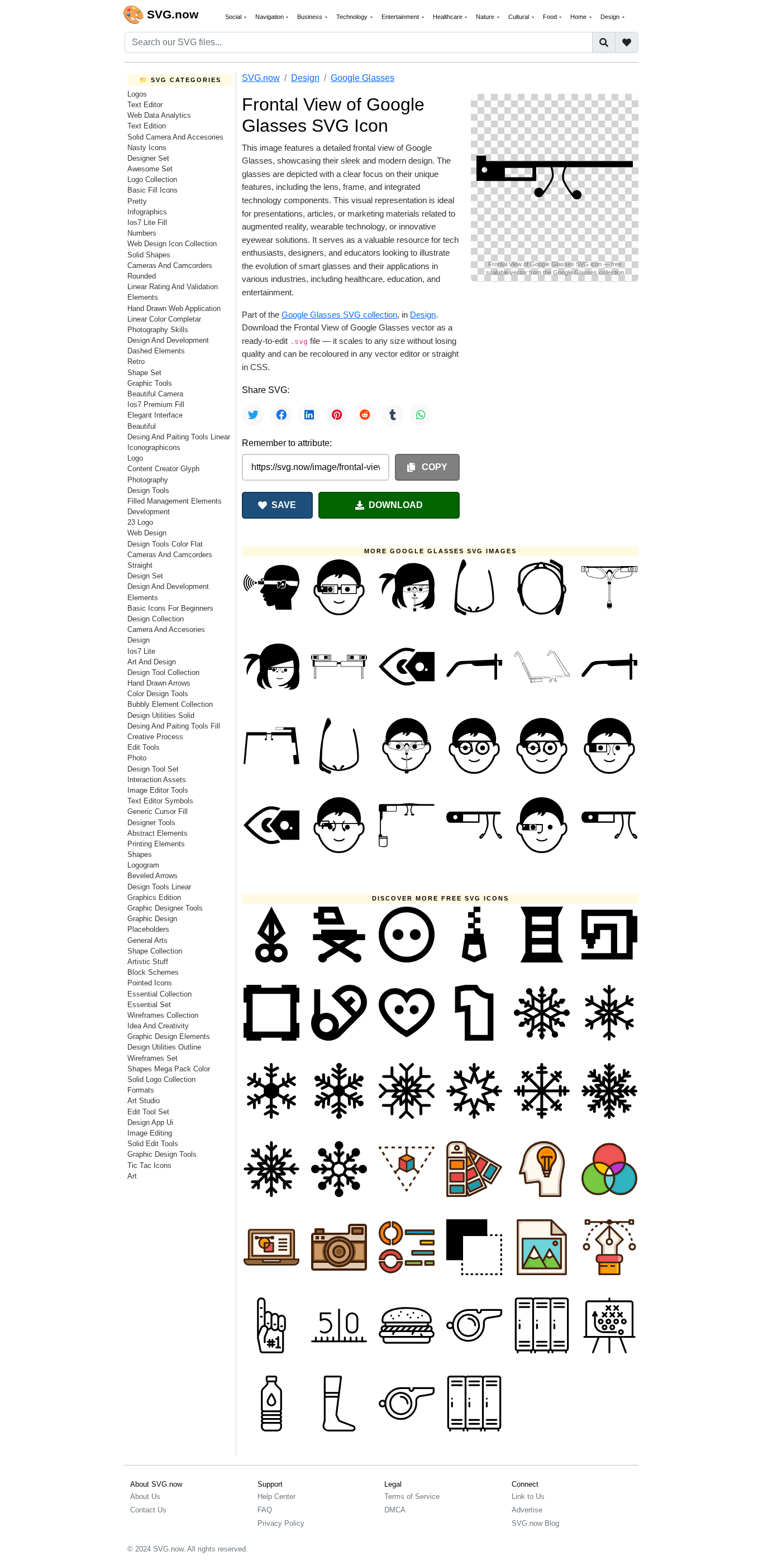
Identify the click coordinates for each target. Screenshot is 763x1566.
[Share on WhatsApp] (420, 415)
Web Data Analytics (159, 115)
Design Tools (148, 490)
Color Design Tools (157, 693)
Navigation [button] (270, 16)
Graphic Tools (149, 383)
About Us (145, 1496)
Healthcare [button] (448, 16)
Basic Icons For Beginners (170, 608)
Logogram (143, 865)
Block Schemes (153, 972)
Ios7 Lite (141, 651)
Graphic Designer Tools (165, 908)
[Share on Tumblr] (393, 415)
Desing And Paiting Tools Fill (173, 726)
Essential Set (149, 1004)
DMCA (395, 1510)
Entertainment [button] (401, 16)
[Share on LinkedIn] (309, 415)
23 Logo (140, 522)
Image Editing (149, 1133)
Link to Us (528, 1496)
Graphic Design (152, 918)
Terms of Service (412, 1496)
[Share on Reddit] (365, 415)
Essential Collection (159, 994)
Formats (140, 1090)
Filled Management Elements (174, 501)
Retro (136, 361)
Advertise (527, 1510)
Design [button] (610, 16)
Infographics (147, 212)
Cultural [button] (519, 16)
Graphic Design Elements (168, 1036)
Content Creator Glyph (163, 468)
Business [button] (310, 16)
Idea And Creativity (158, 1026)
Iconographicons (153, 447)
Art (132, 1176)
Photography (147, 480)
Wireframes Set (152, 1058)
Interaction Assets (156, 779)
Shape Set (144, 372)
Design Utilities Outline (164, 1047)
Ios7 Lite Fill (147, 222)
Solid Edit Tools (152, 1143)
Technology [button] (352, 16)
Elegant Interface (155, 415)
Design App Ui (150, 1122)
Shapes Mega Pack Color (168, 1069)
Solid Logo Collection (161, 1079)
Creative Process (155, 736)
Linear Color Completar (164, 319)
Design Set (145, 576)
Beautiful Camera (155, 394)
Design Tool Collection (163, 672)
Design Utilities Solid (160, 715)
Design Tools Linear (159, 887)
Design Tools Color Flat (165, 544)
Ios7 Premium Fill (155, 404)
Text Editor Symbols (160, 801)
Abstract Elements (157, 833)
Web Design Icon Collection (172, 244)
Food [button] (551, 16)
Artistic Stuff (147, 961)
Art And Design (151, 662)
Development (148, 511)
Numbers (141, 233)
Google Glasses (362, 78)
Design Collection (155, 619)
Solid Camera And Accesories (175, 137)
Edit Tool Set (148, 1112)
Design (138, 640)
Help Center (276, 1496)
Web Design (146, 533)
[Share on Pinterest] (337, 415)
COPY (433, 467)
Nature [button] (486, 16)
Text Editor (145, 104)
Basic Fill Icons (152, 190)
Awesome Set (150, 169)
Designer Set (148, 158)
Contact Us (148, 1510)
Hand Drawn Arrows (158, 683)
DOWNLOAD (396, 505)
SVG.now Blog (535, 1523)
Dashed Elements (156, 351)
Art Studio (143, 1100)
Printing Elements (156, 844)
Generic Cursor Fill (157, 811)
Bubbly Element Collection (170, 704)
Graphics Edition (154, 897)
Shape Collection (154, 951)
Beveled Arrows (152, 875)
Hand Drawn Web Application (174, 308)
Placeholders (148, 929)
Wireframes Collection (162, 1015)
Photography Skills (157, 329)
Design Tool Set (153, 769)
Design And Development (168, 340)
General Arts (147, 940)
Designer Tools (151, 822)
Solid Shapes (148, 255)
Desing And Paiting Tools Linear (178, 437)
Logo (135, 458)
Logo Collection (152, 179)
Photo (136, 758)
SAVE (283, 505)
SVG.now (261, 78)
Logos (137, 94)
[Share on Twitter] (253, 415)
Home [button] (579, 16)
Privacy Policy (280, 1523)
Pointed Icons (149, 983)
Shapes (139, 854)
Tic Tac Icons (149, 1165)
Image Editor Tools (157, 790)
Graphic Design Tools (162, 1154)
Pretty (137, 201)
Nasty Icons (146, 147)
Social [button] (234, 16)
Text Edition (146, 126)
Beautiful (141, 426)
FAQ (264, 1510)
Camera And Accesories (166, 629)
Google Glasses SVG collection (339, 314)
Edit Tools (143, 747)
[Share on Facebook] (281, 415)
